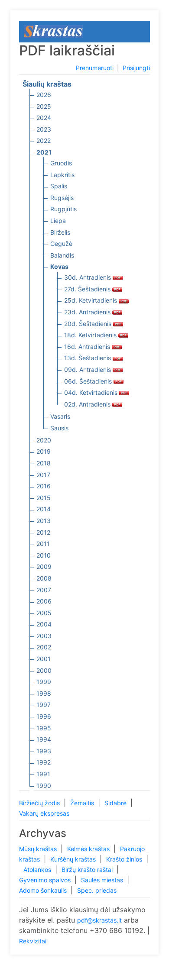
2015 (43, 497)
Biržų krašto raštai (88, 869)
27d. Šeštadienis (88, 289)
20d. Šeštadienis (88, 323)
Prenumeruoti (95, 67)
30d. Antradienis (88, 277)
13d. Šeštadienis (88, 357)
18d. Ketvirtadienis (91, 335)
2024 (43, 117)
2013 (43, 520)
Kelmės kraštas (89, 848)
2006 (44, 601)
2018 (43, 463)
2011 (43, 543)
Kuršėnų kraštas (74, 859)
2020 (43, 440)
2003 (44, 635)
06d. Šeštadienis (89, 381)
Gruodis (61, 163)
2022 (43, 140)
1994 (43, 739)
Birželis (60, 232)
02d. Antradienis (88, 404)
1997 (43, 704)
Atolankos (38, 869)
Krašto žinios (125, 859)
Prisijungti (136, 67)
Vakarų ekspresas (44, 813)
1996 (43, 716)
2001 (43, 658)
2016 (43, 486)
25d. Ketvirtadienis (91, 300)
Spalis (58, 186)
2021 (44, 152)
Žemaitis (83, 803)
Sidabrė (116, 803)
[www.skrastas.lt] (53, 31)
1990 (43, 785)
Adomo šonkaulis (43, 890)
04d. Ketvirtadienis (91, 392)
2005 (44, 612)
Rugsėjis (62, 197)
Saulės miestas (103, 880)
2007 (43, 590)
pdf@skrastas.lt (99, 920)
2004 (44, 624)
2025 (43, 106)
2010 (43, 555)
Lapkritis (62, 174)
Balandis (62, 255)
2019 (43, 451)
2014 (43, 509)
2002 (43, 647)
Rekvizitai (32, 941)
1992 (43, 762)
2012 (43, 532)
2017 (43, 474)
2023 (43, 129)
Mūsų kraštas (38, 848)
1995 (43, 728)
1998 (43, 693)
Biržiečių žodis (40, 803)
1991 (43, 774)
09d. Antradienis (88, 369)
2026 (43, 94)
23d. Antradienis (88, 312)
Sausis (59, 428)
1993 (43, 751)
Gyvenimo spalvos (45, 880)
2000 (44, 670)
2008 (44, 578)
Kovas (59, 266)
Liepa (58, 220)
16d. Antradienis (88, 346)
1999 (43, 681)
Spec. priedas (97, 890)
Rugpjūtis (63, 209)
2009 (44, 566)
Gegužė (61, 243)
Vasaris (60, 416)
